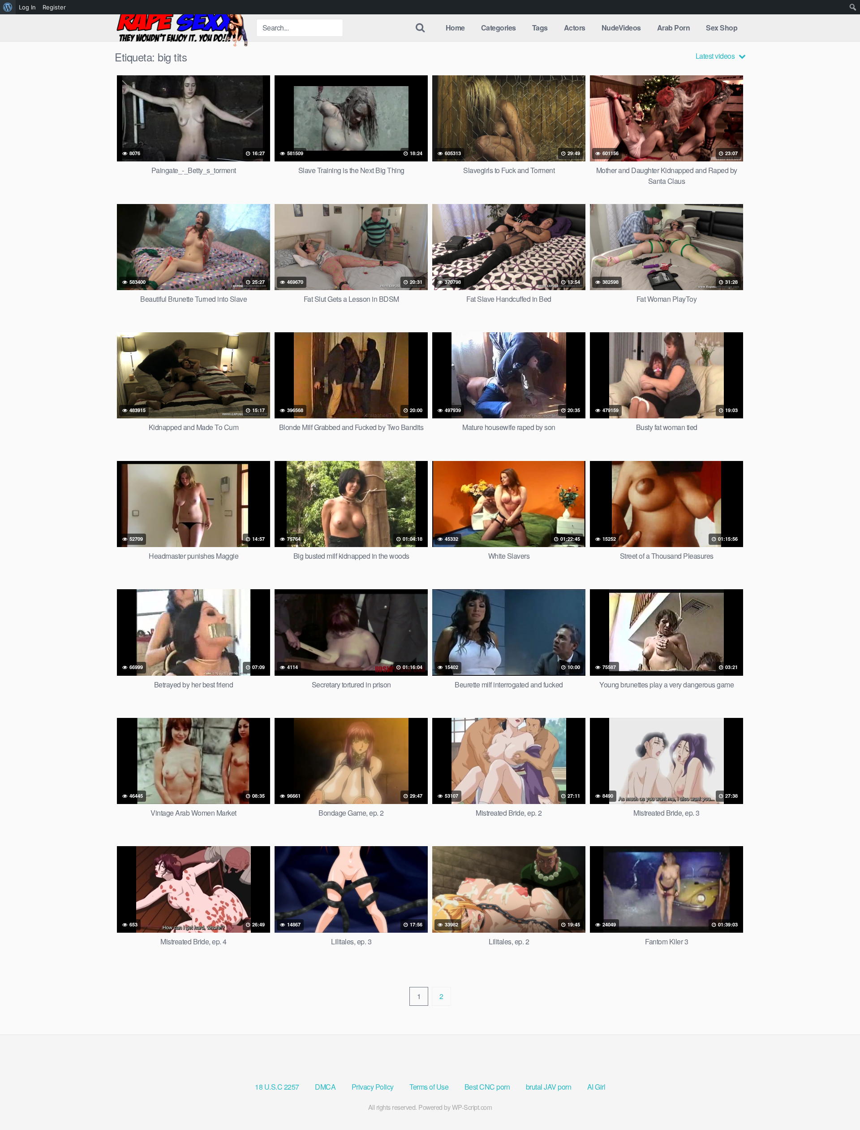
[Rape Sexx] (182, 28)
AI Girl (596, 1087)
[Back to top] (835, 1101)
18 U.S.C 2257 (277, 1087)
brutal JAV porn (549, 1087)
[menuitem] (8, 7)
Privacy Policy (373, 1087)
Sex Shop (721, 27)
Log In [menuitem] (27, 7)
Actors (574, 27)
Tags (540, 27)
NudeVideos (621, 27)
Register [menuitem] (54, 7)
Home (455, 27)
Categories (498, 27)
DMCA (325, 1087)
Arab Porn (673, 27)
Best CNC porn (487, 1087)
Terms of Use (428, 1087)
